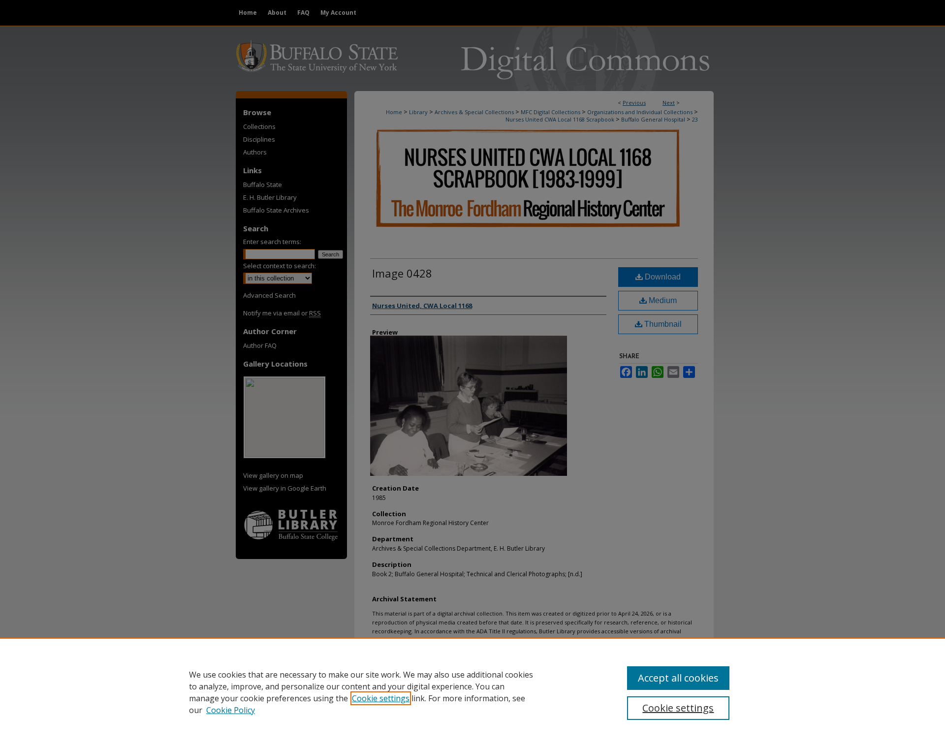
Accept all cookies (678, 677)
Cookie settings (381, 698)
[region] (472, 692)
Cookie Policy (230, 710)
